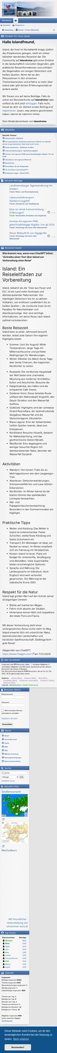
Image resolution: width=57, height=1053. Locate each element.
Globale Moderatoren (30, 685)
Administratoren (15, 685)
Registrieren (19, 25)
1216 (24, 961)
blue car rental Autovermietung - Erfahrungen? (27, 211)
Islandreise (6, 20)
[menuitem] (15, 735)
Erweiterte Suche (8, 781)
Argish (7, 967)
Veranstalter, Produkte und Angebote (31, 216)
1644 (24, 949)
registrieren (9, 110)
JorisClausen (7, 1021)
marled (7, 955)
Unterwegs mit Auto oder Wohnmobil (31, 227)
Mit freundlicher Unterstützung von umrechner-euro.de (17, 923)
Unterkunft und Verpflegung (27, 204)
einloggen (31, 103)
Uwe (7, 949)
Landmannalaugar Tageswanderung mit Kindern (31, 187)
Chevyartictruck (11, 958)
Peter (7, 943)
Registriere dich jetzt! (10, 718)
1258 (24, 958)
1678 (24, 946)
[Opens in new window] (17, 807)
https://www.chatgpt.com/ (16, 653)
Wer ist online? (12, 659)
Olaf (7, 961)
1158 (24, 964)
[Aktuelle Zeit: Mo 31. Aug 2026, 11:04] (54, 30)
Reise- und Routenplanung (27, 192)
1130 (24, 967)
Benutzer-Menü (12, 689)
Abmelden (6, 25)
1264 (24, 955)
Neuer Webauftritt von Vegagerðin (28, 233)
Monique (9, 941)
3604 (24, 941)
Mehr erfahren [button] (21, 1039)
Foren (16, 21)
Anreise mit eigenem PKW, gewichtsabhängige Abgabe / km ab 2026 (32, 223)
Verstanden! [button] (17, 1047)
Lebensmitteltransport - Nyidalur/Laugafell (22, 199)
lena (7, 952)
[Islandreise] (28, 9)
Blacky (7, 964)
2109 (24, 943)
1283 (24, 952)
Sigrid (7, 946)
